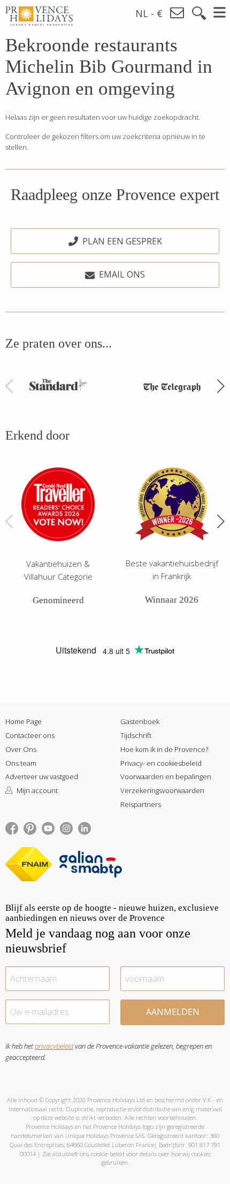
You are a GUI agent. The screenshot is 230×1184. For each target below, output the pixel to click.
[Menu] (220, 12)
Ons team (20, 763)
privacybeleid (54, 1046)
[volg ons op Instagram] (66, 827)
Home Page (23, 721)
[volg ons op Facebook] (11, 827)
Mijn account (36, 790)
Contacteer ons (30, 735)
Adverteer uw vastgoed (41, 776)
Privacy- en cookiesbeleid (161, 763)
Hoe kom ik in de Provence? (164, 749)
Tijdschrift (135, 735)
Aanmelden (173, 1012)
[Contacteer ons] (177, 13)
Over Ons (20, 749)
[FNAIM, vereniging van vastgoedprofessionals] (31, 866)
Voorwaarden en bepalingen (165, 776)
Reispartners (140, 804)
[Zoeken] (199, 13)
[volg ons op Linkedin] (84, 827)
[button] (220, 386)
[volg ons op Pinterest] (30, 827)
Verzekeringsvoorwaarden (162, 790)
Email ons (122, 274)
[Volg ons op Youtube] (48, 827)
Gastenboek (139, 721)
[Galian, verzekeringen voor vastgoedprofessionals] (90, 866)
